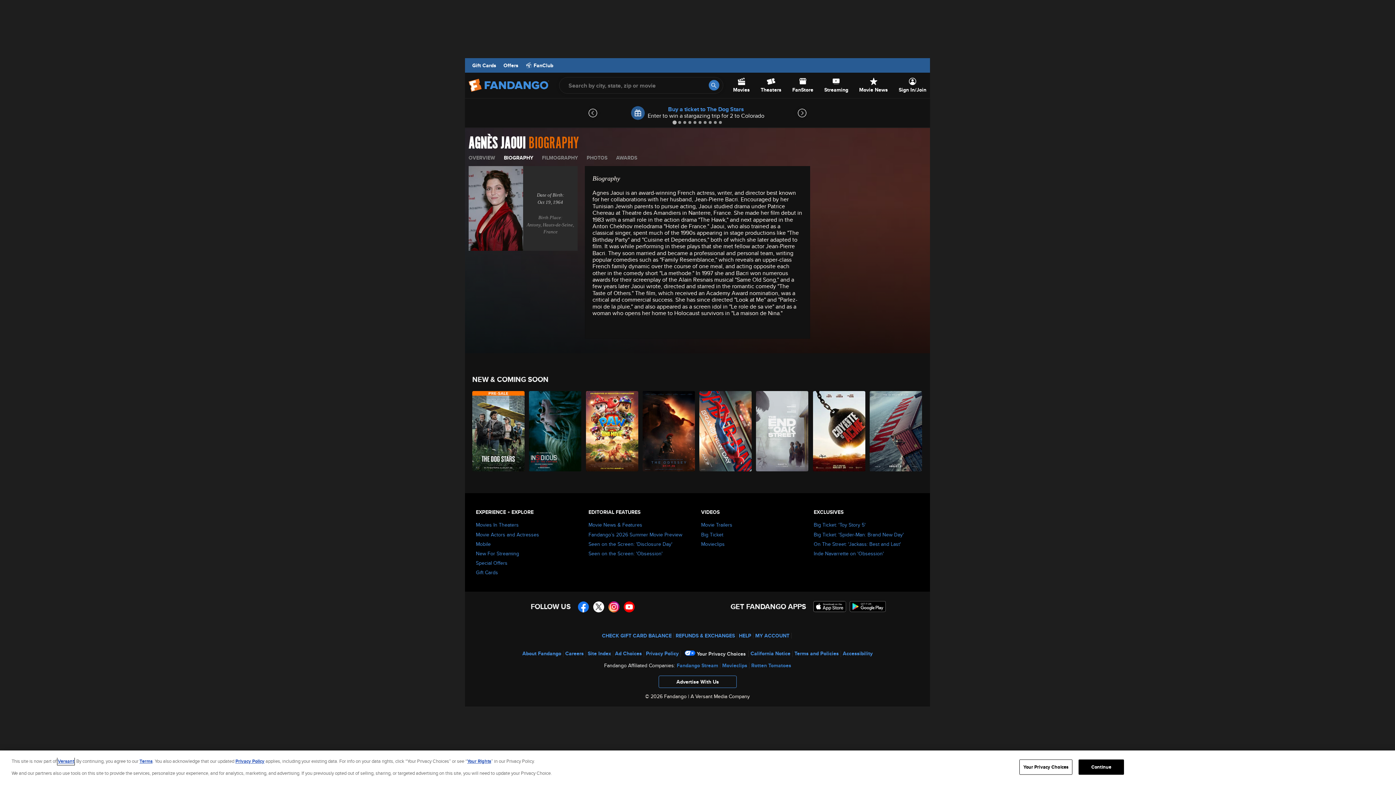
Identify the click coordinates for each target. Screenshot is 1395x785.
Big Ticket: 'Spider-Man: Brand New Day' (859, 534)
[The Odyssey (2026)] (669, 431)
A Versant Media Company (720, 696)
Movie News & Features (615, 524)
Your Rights (479, 761)
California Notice (770, 653)
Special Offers (492, 563)
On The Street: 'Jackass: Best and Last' (857, 544)
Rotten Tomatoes (771, 665)
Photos (597, 157)
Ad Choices (628, 653)
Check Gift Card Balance (637, 635)
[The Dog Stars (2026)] (498, 431)
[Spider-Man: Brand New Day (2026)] (725, 431)
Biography (518, 157)
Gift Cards (484, 65)
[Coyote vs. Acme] (839, 431)
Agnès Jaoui (497, 143)
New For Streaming (497, 553)
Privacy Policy (662, 653)
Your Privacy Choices (721, 654)
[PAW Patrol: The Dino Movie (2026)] (612, 431)
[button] (697, 683)
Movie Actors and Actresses (507, 534)
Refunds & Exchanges (705, 635)
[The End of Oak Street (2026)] (782, 431)
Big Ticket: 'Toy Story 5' (840, 524)
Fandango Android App (868, 606)
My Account (772, 635)
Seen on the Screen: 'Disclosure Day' (630, 544)
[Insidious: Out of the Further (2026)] (555, 431)
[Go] (714, 85)
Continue (1101, 767)
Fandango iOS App (829, 606)
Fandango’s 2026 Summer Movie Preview (635, 534)
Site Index (599, 653)
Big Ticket (712, 534)
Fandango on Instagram (613, 606)
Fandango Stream (697, 665)
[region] (697, 767)
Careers (574, 653)
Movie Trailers (716, 524)
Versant (66, 761)
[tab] (674, 122)
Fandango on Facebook (583, 606)
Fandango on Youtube (629, 606)
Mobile (483, 544)
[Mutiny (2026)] (896, 431)
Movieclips (713, 544)
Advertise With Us (697, 681)
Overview (482, 157)
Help (745, 635)
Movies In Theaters (497, 524)
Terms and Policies (816, 653)
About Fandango (541, 653)
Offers (511, 65)
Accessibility (858, 653)
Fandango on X (598, 606)
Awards (626, 157)
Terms (146, 761)
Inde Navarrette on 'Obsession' (849, 553)
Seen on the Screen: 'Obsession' (626, 553)
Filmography (560, 157)
